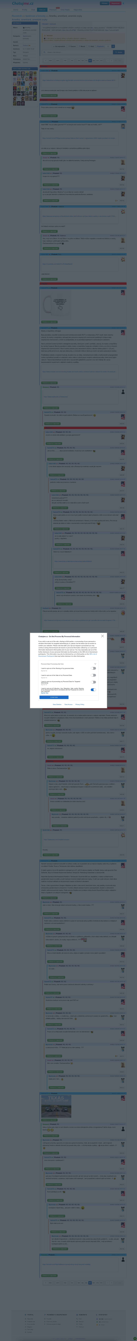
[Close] (103, 637)
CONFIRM (54, 697)
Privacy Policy (80, 704)
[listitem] (68, 664)
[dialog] (68, 670)
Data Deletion (57, 704)
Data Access (68, 704)
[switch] (93, 668)
